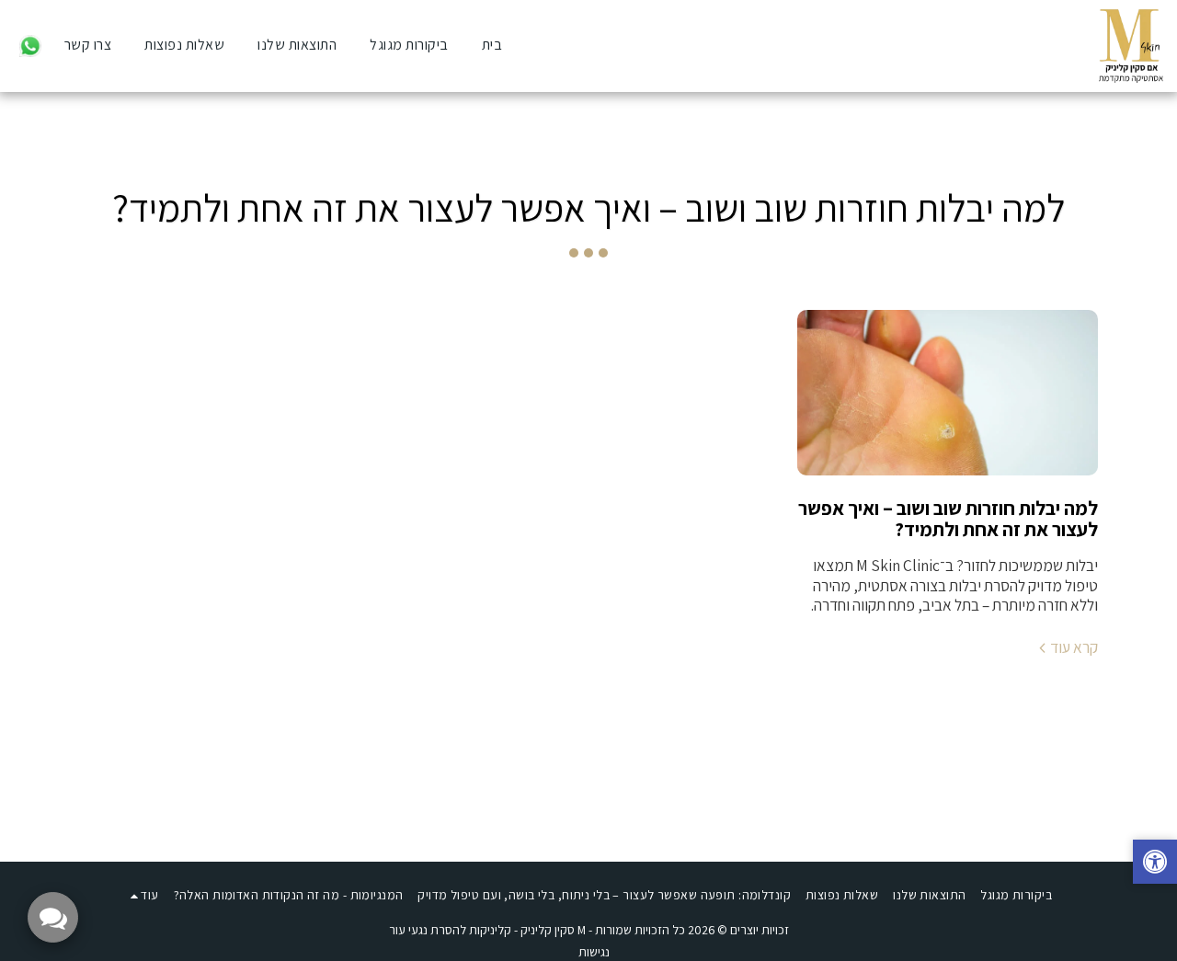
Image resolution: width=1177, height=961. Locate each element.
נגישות (594, 952)
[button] (30, 45)
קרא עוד (1074, 647)
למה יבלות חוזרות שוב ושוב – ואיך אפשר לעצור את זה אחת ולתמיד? (948, 519)
